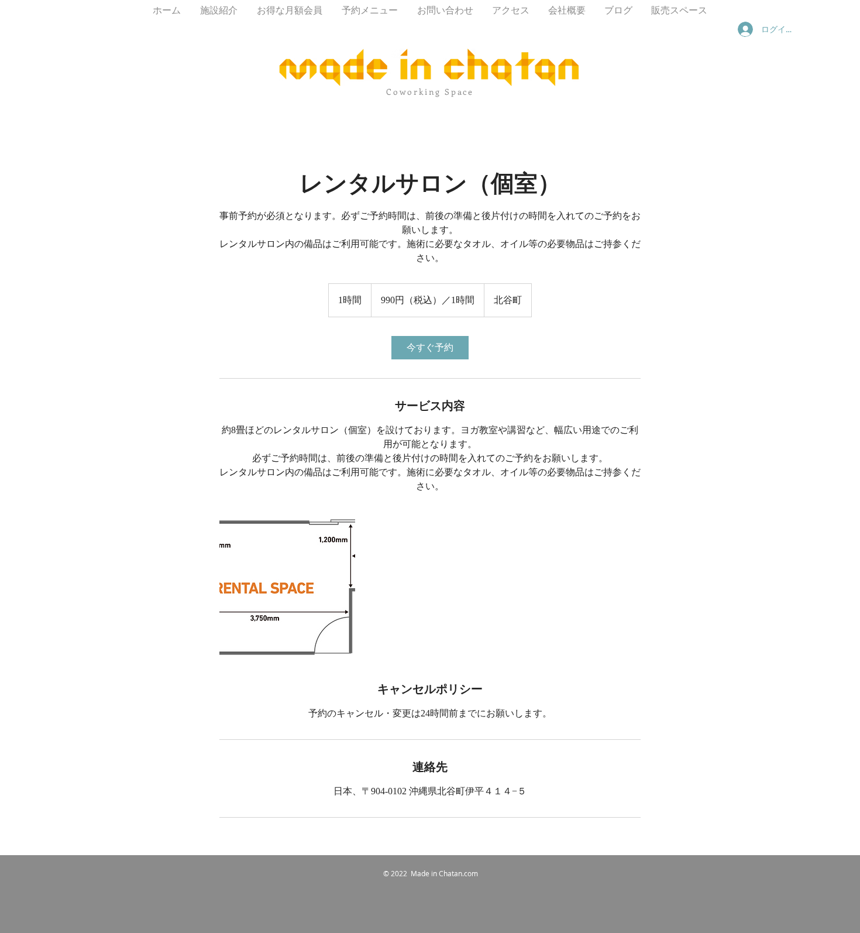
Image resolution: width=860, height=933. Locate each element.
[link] (430, 347)
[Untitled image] (287, 587)
